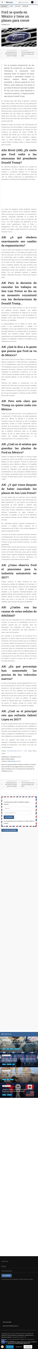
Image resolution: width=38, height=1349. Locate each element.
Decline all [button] (19, 1347)
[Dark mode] (35, 2)
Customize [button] (28, 1347)
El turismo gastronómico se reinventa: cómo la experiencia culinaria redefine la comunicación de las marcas (18, 1074)
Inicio (11, 6)
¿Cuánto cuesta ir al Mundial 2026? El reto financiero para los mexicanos (17, 1090)
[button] (32, 1039)
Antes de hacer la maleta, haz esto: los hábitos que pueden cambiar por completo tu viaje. (18, 1043)
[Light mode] (32, 2)
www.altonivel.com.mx (14, 751)
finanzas (9, 1064)
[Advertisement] (16, 194)
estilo (11, 1048)
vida (8, 1048)
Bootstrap (3, 1339)
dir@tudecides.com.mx (14, 761)
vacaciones (17, 1048)
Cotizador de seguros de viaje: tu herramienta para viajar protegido (18, 1060)
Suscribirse (9, 817)
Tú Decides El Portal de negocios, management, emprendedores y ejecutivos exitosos (17, 1335)
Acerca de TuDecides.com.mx (10, 1326)
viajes (4, 1048)
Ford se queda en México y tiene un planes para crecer (15, 16)
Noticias (17, 6)
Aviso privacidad (7, 1322)
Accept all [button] (10, 1347)
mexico (4, 1094)
